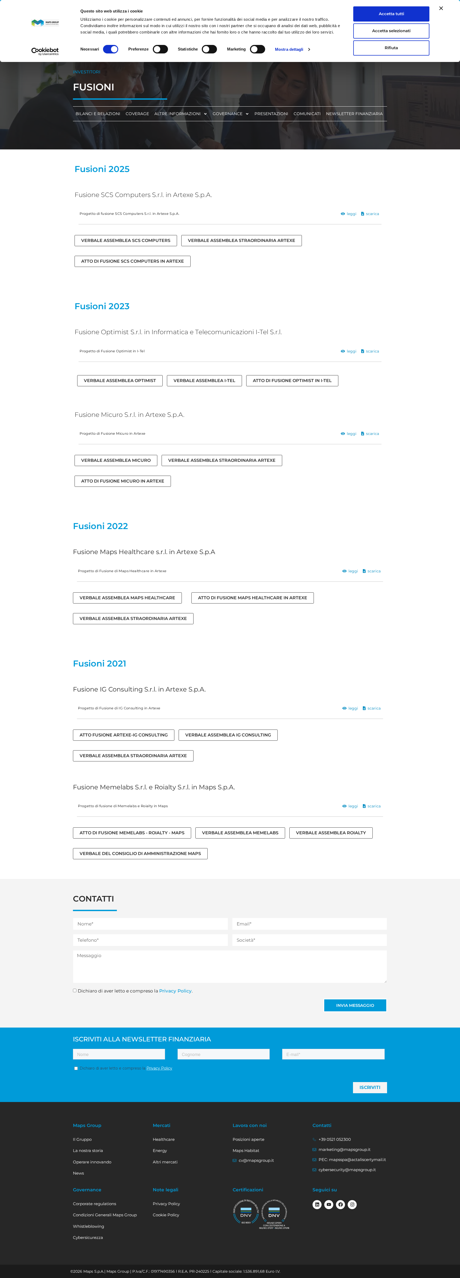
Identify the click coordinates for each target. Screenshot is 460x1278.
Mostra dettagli (289, 49)
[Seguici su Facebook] (340, 1204)
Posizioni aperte (248, 1139)
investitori (86, 71)
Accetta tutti (391, 13)
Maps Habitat (246, 1150)
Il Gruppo (82, 1139)
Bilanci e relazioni (98, 113)
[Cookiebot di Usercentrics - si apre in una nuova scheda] (45, 52)
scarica (372, 213)
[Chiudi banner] (441, 8)
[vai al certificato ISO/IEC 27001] (274, 1214)
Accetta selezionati (391, 30)
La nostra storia (88, 1150)
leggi (351, 213)
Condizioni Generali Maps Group (105, 1214)
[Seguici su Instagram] (352, 1204)
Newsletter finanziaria (354, 113)
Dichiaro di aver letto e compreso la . (135, 991)
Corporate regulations (94, 1203)
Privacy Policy (175, 991)
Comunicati (307, 113)
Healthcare (164, 1139)
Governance (228, 113)
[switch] (160, 49)
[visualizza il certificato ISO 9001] (246, 1211)
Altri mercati (165, 1161)
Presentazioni (271, 113)
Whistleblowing (88, 1226)
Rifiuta (391, 47)
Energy (160, 1150)
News (78, 1173)
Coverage (137, 113)
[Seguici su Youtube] (328, 1204)
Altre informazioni (177, 113)
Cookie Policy (166, 1214)
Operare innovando (92, 1161)
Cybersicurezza (88, 1237)
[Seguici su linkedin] (317, 1204)
